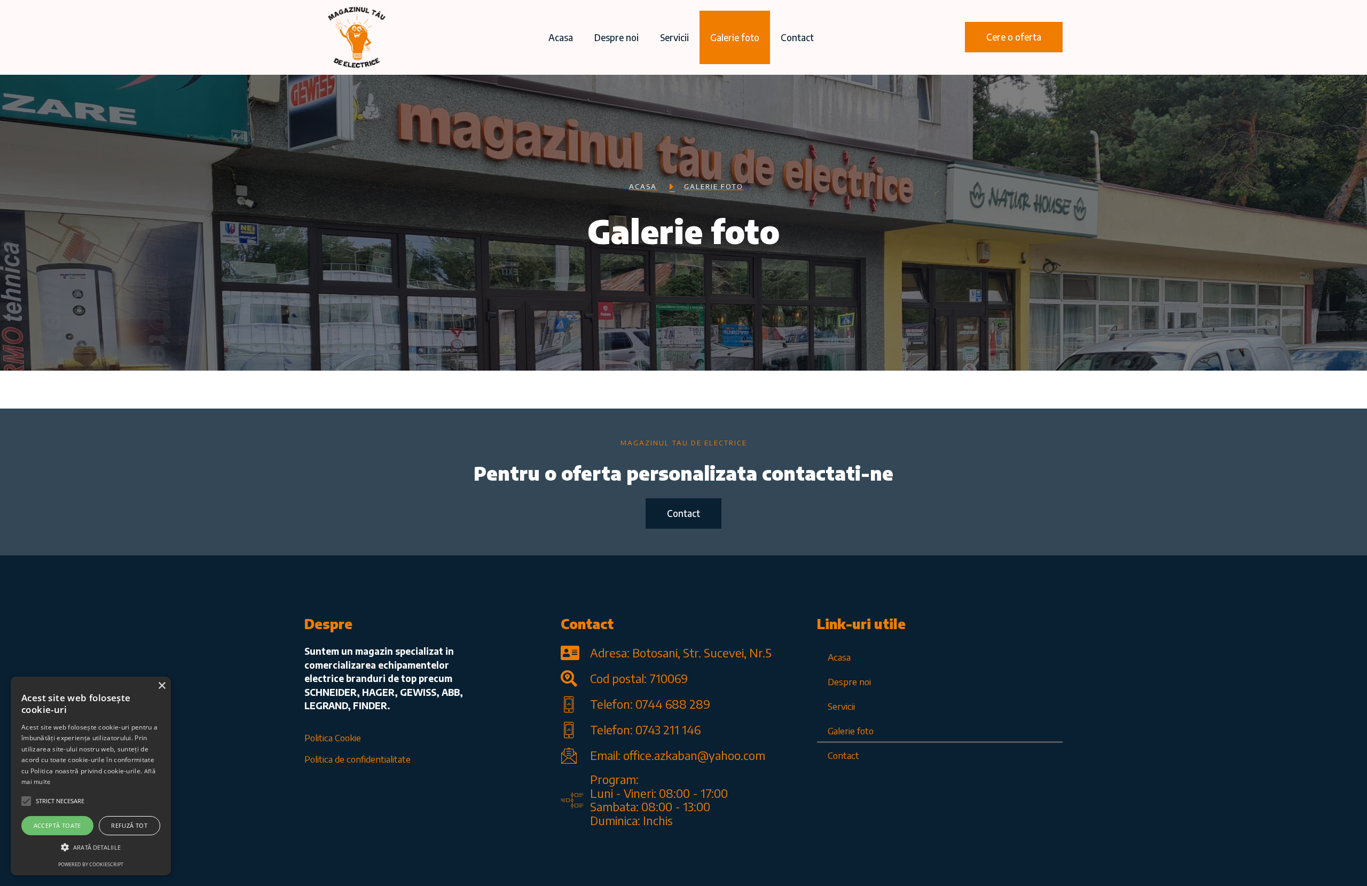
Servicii (674, 37)
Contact (797, 37)
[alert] (91, 776)
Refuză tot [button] (129, 825)
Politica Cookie (332, 737)
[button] (1014, 37)
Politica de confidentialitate (357, 759)
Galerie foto (734, 37)
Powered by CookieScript (90, 864)
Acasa (560, 37)
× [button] (162, 686)
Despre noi (616, 37)
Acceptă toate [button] (57, 825)
